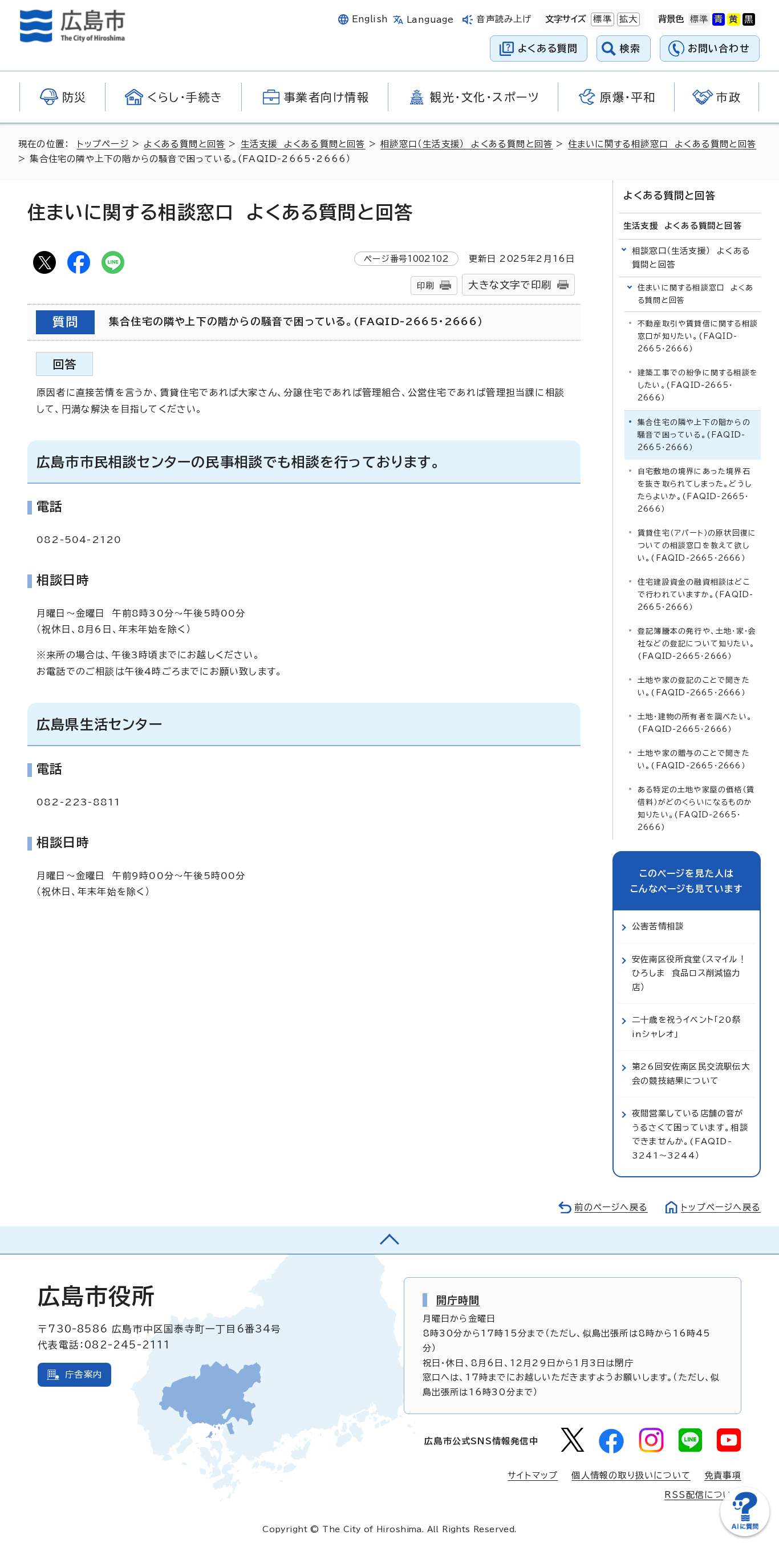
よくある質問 (548, 48)
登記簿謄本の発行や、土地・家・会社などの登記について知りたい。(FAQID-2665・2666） (697, 643)
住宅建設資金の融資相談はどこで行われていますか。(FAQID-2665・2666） (695, 594)
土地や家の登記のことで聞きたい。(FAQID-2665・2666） (694, 686)
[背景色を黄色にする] (733, 19)
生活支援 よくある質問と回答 (303, 144)
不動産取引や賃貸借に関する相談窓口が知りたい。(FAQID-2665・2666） (698, 336)
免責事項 (722, 1475)
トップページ (103, 144)
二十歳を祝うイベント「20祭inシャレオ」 (686, 1026)
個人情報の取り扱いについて (631, 1475)
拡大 (627, 19)
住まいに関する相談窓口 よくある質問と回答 (662, 144)
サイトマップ (533, 1475)
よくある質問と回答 (184, 144)
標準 (601, 19)
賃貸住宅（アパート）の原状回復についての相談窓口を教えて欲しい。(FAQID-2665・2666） (697, 545)
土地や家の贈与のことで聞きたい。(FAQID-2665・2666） (694, 760)
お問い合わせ (719, 48)
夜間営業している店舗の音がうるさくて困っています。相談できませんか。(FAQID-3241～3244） (690, 1134)
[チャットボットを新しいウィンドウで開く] (744, 1533)
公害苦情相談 (658, 926)
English (370, 19)
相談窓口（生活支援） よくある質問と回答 (466, 144)
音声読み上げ (503, 19)
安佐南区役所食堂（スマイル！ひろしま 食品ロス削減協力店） (689, 973)
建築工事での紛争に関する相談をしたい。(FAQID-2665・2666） (698, 385)
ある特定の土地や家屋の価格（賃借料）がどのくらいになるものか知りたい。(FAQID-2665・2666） (696, 808)
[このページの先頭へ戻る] (389, 1240)
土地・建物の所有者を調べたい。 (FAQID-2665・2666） (698, 723)
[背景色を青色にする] (718, 19)
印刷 (425, 285)
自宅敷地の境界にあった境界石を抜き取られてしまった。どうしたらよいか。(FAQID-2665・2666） (695, 490)
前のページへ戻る (611, 1207)
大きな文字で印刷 (509, 285)
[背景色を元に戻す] (699, 19)
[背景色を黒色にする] (749, 19)
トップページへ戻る (721, 1207)
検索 (630, 48)
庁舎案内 (83, 1374)
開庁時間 (458, 1300)
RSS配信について (702, 1495)
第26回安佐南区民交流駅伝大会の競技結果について (691, 1073)
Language (430, 19)
